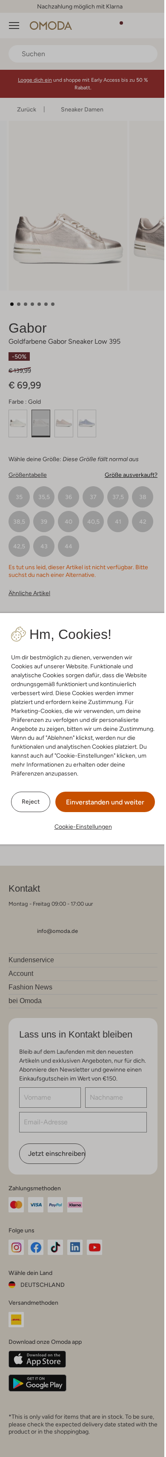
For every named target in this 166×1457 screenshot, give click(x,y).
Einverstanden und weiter (105, 802)
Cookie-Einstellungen (83, 826)
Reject (31, 801)
